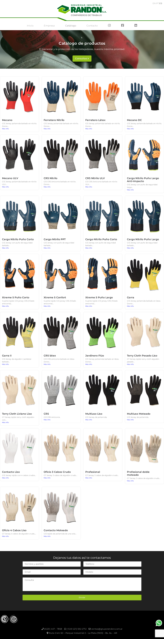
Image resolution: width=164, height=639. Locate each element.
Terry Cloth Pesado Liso (142, 355)
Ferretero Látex (95, 120)
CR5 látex (50, 355)
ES (160, 3)
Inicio (30, 25)
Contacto (92, 25)
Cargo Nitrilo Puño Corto (18, 239)
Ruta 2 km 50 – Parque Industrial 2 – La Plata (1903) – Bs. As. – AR (82, 633)
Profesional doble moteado (138, 473)
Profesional (92, 471)
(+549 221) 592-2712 (76, 629)
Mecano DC (134, 120)
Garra (130, 297)
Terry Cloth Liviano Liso (17, 413)
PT (157, 3)
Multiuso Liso (93, 413)
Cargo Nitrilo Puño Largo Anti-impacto (143, 180)
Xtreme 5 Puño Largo (99, 297)
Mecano (7, 120)
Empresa (49, 25)
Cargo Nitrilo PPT (55, 239)
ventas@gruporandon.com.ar (106, 629)
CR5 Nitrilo (50, 178)
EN (154, 3)
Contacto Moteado (56, 530)
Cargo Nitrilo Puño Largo (143, 239)
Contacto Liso (11, 471)
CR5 (46, 413)
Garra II (7, 355)
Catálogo (70, 25)
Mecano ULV (10, 178)
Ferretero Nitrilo (54, 120)
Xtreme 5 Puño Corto (15, 297)
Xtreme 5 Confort (55, 297)
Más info (5, 129)
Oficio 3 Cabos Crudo (57, 471)
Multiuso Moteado (138, 413)
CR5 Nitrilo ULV (95, 178)
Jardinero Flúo (94, 355)
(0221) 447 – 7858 (53, 629)
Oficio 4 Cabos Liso (14, 530)
